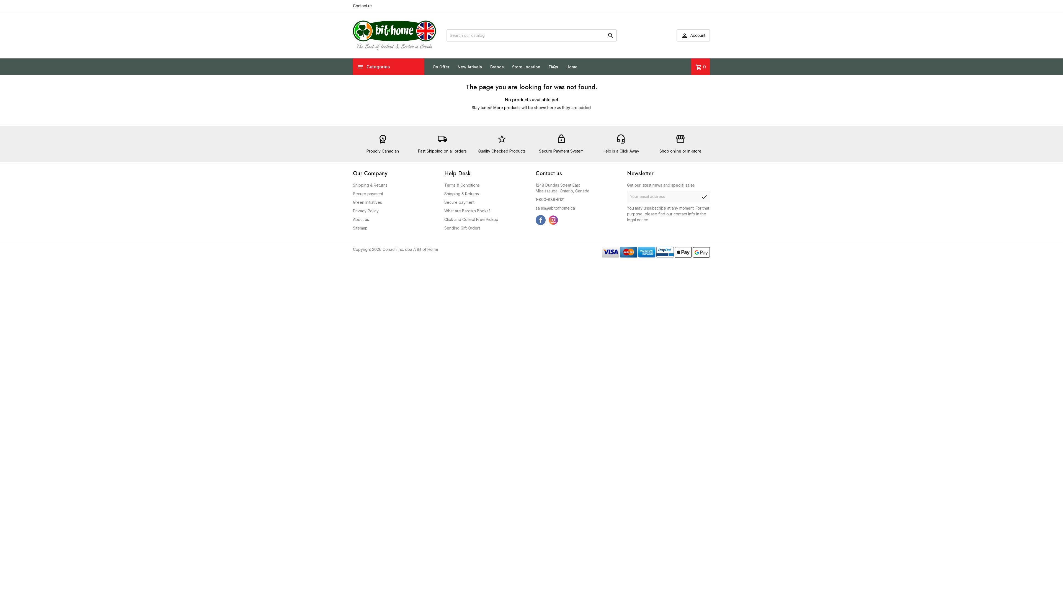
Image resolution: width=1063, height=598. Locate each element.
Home (571, 67)
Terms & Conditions (462, 185)
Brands (497, 67)
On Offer (441, 67)
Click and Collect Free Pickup (471, 219)
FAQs (553, 67)
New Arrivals (470, 67)
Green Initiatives (367, 202)
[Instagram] (553, 220)
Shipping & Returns (370, 185)
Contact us (362, 5)
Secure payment (368, 193)
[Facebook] (541, 220)
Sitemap (360, 228)
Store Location (526, 67)
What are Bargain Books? (467, 210)
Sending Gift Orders (462, 228)
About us (361, 219)
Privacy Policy (366, 210)
